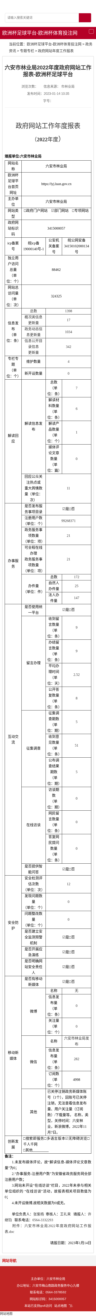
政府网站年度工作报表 (56, 51)
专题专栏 (27, 51)
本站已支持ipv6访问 (38, 1305)
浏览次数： (29, 86)
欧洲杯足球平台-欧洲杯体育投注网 (39, 33)
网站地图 (6, 1313)
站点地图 (60, 1305)
